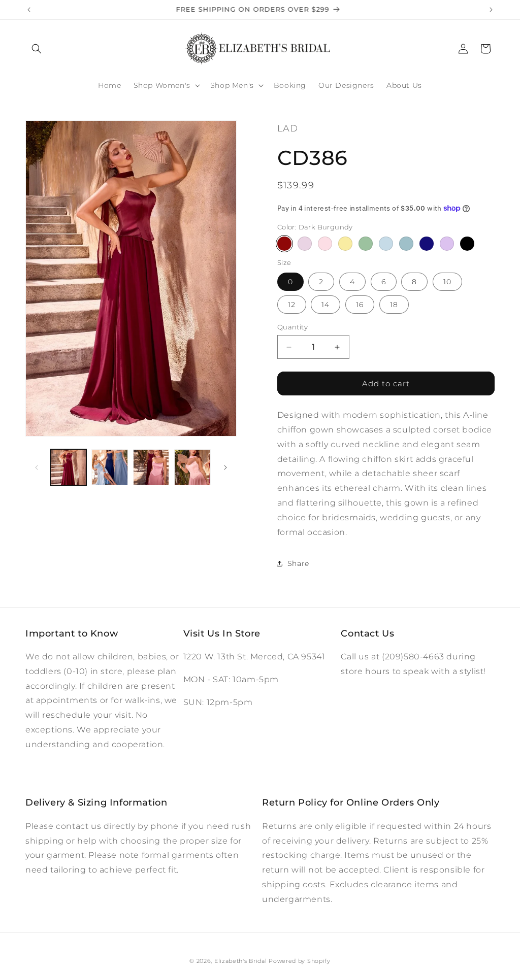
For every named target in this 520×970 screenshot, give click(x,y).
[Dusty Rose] (305, 244)
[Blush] (325, 244)
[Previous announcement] (29, 9)
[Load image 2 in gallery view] (109, 467)
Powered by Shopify (300, 960)
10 (447, 281)
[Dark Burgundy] (284, 244)
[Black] (467, 244)
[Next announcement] (491, 9)
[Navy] (426, 244)
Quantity (292, 327)
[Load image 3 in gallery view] (151, 467)
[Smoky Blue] (406, 244)
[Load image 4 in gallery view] (192, 467)
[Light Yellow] (345, 244)
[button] (36, 49)
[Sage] (366, 244)
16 (360, 304)
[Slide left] (36, 467)
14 (325, 304)
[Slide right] (225, 467)
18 (394, 304)
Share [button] (298, 563)
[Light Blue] (386, 244)
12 (292, 304)
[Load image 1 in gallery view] (68, 467)
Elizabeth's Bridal (240, 960)
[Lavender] (447, 244)
